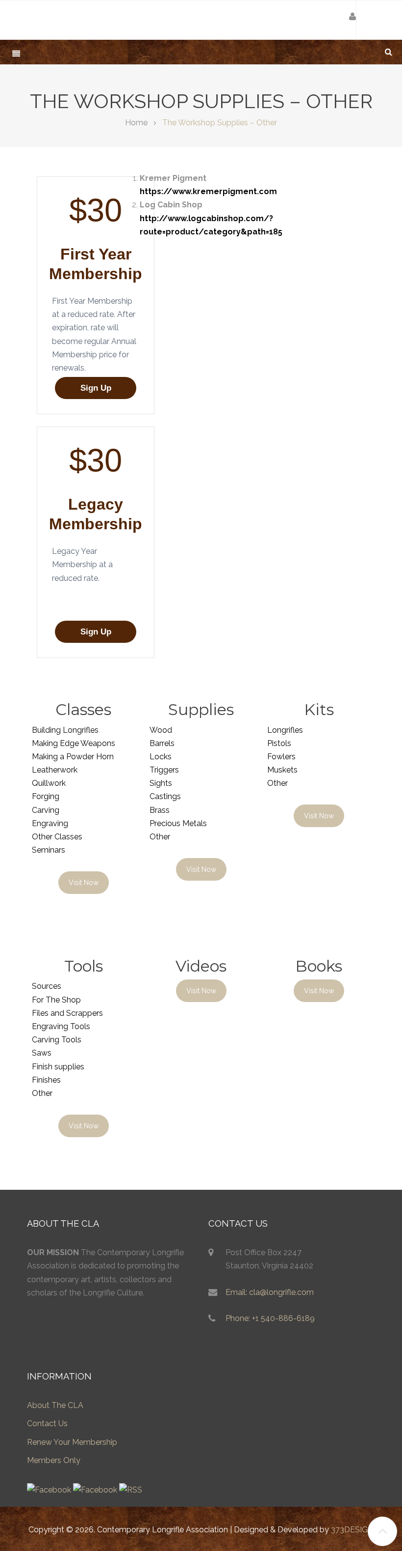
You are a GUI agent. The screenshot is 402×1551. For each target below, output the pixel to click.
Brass (160, 810)
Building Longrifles (65, 730)
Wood (161, 730)
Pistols (279, 743)
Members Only (53, 1460)
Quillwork (49, 783)
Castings (165, 796)
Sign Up (95, 388)
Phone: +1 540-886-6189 (270, 1318)
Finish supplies (58, 1066)
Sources (46, 986)
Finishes (46, 1080)
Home (136, 122)
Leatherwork (54, 770)
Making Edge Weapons (73, 743)
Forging (45, 796)
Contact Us (47, 1423)
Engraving (50, 823)
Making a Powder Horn (73, 756)
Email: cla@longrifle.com (270, 1292)
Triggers (164, 770)
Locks (161, 756)
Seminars (48, 850)
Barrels (162, 743)
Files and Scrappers (67, 1013)
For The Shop (56, 1000)
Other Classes (57, 836)
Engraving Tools (61, 1026)
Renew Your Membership (72, 1442)
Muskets (282, 770)
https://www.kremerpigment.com (208, 191)
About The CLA (55, 1405)
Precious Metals (178, 823)
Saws (41, 1053)
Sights (161, 783)
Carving (45, 810)
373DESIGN (352, 1529)
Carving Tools (56, 1039)
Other (160, 836)
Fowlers (281, 756)
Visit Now (84, 883)
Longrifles (285, 730)
